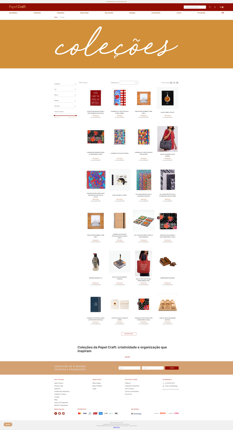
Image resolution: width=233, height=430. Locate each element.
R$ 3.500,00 (72, 117)
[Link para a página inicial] (55, 17)
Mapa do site (116, 427)
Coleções (62, 17)
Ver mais (127, 357)
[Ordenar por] (129, 82)
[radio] (171, 82)
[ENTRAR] (215, 7)
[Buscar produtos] (204, 7)
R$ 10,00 (57, 117)
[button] (65, 84)
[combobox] (195, 7)
